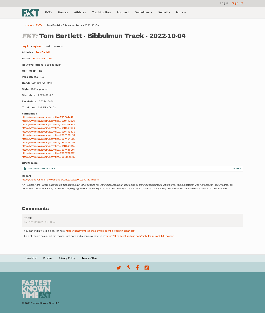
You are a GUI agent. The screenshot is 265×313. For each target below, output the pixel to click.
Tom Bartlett (43, 52)
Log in (224, 3)
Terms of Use (89, 258)
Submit (163, 12)
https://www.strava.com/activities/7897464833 (48, 139)
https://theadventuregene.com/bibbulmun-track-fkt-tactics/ (140, 236)
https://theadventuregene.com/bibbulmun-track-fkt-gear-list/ (100, 231)
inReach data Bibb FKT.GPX (41, 169)
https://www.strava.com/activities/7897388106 (48, 135)
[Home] (32, 12)
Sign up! (237, 3)
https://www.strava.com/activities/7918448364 (48, 128)
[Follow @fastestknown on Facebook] (137, 268)
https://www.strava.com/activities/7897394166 (48, 142)
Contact (47, 258)
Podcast (123, 12)
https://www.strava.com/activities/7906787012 (48, 153)
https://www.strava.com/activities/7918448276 (48, 121)
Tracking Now (101, 12)
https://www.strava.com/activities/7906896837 (48, 157)
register (37, 46)
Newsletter (31, 258)
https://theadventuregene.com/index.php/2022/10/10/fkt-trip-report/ (60, 179)
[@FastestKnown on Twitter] (118, 268)
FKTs (48, 12)
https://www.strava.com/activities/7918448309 (48, 131)
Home (28, 25)
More (180, 12)
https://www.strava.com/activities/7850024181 (48, 117)
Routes (63, 12)
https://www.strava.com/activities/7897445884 (48, 149)
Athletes (80, 12)
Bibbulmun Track (42, 58)
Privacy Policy (67, 258)
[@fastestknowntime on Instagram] (147, 268)
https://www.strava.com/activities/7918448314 (48, 146)
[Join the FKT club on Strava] (128, 268)
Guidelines (142, 12)
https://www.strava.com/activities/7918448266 (48, 124)
